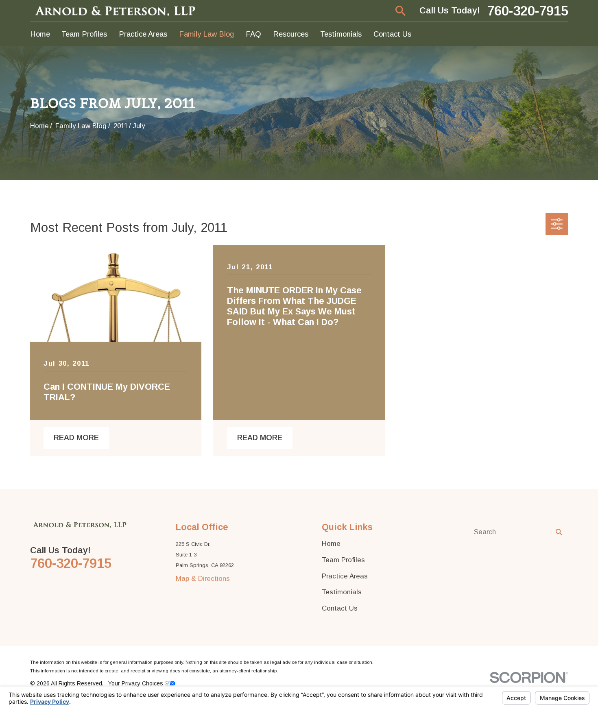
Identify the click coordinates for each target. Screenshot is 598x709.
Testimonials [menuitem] (341, 34)
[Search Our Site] (559, 532)
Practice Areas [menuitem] (143, 34)
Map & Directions (203, 578)
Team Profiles (343, 560)
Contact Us (340, 608)
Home (331, 544)
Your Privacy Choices (136, 683)
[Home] (116, 11)
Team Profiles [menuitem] (84, 34)
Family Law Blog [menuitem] (206, 34)
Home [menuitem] (40, 34)
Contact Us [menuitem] (392, 34)
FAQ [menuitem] (253, 34)
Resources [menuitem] (290, 34)
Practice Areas (345, 576)
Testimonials (342, 592)
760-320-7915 (527, 10)
